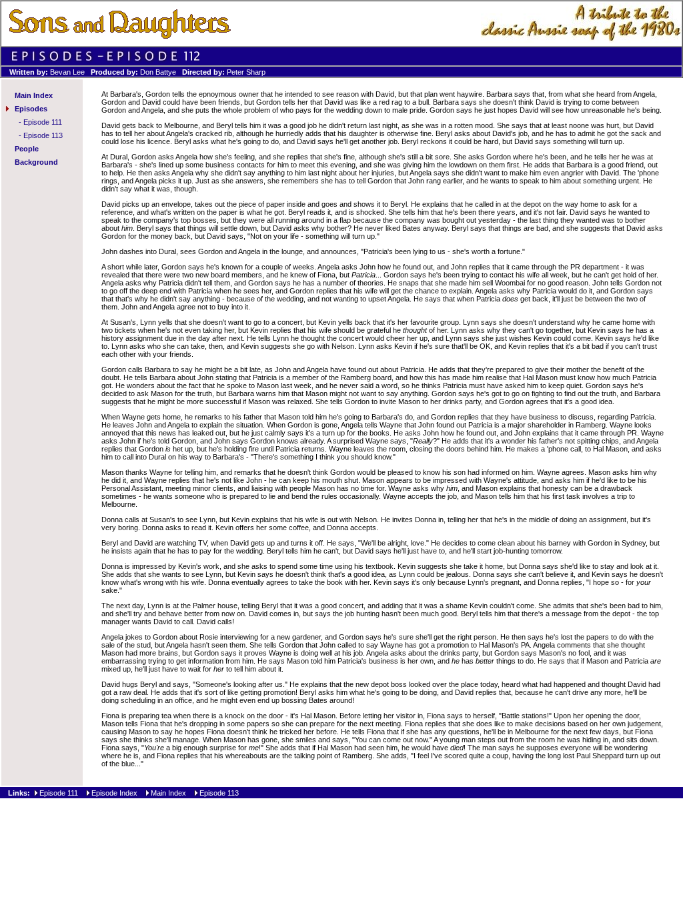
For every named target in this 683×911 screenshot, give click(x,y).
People (27, 149)
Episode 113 (43, 135)
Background (36, 162)
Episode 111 (42, 122)
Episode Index (114, 793)
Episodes (31, 109)
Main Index (34, 95)
